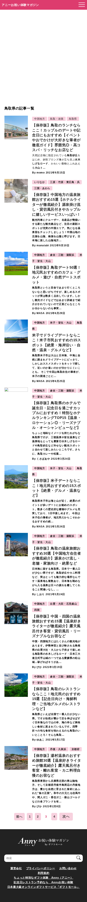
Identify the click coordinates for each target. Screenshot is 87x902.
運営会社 (16, 868)
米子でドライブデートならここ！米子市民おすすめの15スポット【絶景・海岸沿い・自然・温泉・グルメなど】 (56, 342)
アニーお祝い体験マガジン (20, 5)
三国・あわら (42, 188)
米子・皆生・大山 (61, 322)
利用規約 (43, 873)
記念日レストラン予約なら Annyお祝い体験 (43, 882)
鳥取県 (73, 118)
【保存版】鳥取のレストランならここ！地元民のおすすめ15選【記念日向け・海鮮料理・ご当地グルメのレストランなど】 (56, 699)
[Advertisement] (43, 59)
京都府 (76, 749)
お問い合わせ (68, 868)
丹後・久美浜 (58, 749)
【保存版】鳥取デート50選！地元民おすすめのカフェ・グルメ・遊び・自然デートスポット (56, 274)
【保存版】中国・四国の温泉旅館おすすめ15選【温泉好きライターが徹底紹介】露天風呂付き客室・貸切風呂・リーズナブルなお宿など (56, 626)
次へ (66, 816)
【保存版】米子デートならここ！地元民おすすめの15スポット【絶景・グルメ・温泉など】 (56, 488)
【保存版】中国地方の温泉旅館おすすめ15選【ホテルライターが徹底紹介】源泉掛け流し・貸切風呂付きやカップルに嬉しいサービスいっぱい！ (56, 205)
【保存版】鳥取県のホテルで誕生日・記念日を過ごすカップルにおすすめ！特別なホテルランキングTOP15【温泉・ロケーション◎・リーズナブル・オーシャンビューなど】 (56, 415)
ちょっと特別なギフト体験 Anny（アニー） (43, 877)
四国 (36, 609)
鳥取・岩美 (57, 118)
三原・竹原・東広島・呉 (65, 182)
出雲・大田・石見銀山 (63, 603)
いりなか (39, 182)
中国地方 (39, 118)
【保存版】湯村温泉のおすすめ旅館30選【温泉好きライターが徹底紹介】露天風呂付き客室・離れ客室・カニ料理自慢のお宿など (56, 765)
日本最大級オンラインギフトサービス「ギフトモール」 (43, 886)
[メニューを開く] (80, 5)
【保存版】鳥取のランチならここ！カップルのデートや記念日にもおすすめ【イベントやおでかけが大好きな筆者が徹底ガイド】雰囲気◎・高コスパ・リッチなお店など (56, 137)
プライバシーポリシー (40, 868)
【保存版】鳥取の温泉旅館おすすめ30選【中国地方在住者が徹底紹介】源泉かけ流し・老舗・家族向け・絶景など (56, 555)
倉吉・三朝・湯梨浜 (62, 254)
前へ (19, 816)
